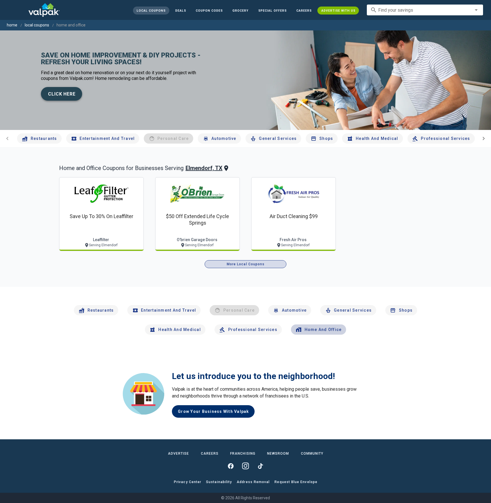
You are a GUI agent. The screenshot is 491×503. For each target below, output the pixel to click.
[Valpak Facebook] (231, 466)
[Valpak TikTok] (260, 466)
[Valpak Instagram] (245, 466)
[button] (272, 11)
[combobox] (425, 10)
